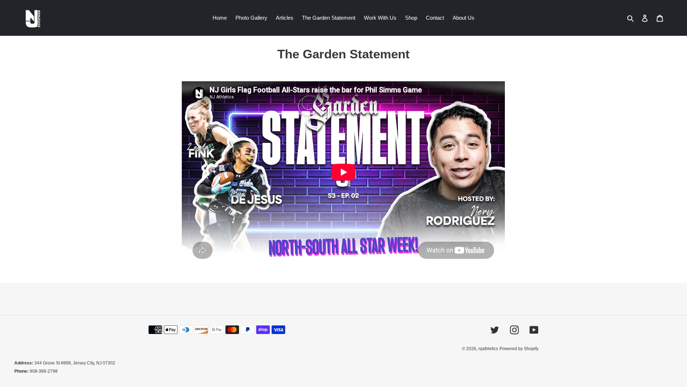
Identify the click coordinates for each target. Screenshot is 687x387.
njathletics (488, 348)
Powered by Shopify (519, 348)
